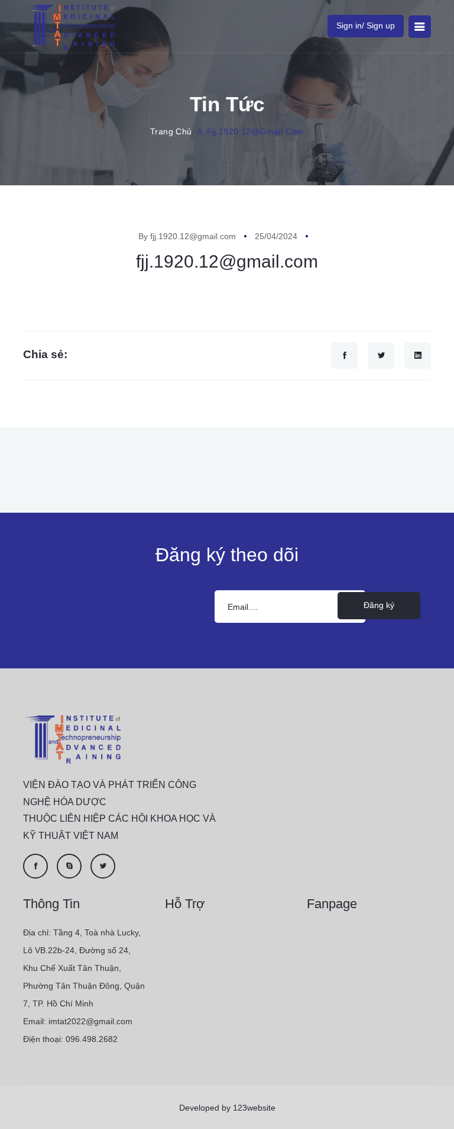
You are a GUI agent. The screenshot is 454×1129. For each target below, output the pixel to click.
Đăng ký (379, 605)
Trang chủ (171, 131)
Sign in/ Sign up (365, 25)
